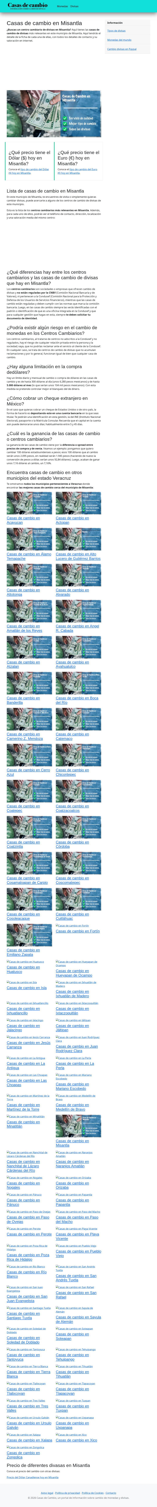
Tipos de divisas (116, 30)
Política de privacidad (67, 1493)
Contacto (111, 1493)
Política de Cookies (93, 1493)
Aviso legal (47, 1493)
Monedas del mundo (119, 40)
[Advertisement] (54, 66)
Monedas (63, 6)
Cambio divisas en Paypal (121, 49)
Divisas (74, 6)
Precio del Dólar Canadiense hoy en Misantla (32, 1477)
